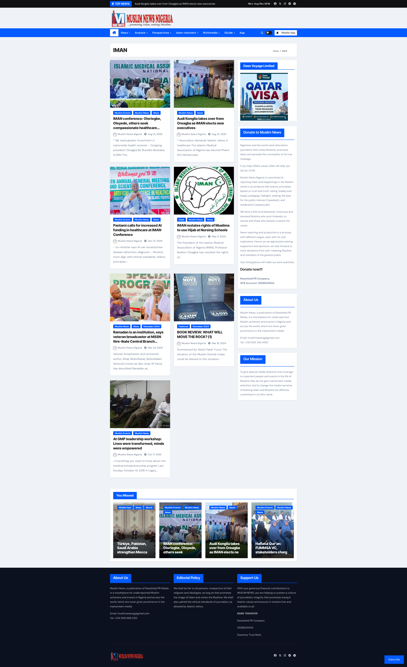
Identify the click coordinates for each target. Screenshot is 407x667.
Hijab (181, 219)
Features (183, 326)
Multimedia (210, 32)
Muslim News (142, 112)
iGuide (229, 32)
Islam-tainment (186, 32)
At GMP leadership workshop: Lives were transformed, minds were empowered (138, 443)
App (242, 32)
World (149, 507)
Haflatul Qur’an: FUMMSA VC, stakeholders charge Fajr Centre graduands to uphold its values (272, 554)
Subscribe (394, 659)
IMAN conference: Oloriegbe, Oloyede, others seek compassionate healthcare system (179, 552)
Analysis (140, 32)
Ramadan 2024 (151, 326)
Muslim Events (122, 112)
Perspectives (161, 32)
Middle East (125, 507)
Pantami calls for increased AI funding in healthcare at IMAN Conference (137, 229)
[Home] (114, 32)
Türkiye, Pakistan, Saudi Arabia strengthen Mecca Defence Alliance (132, 550)
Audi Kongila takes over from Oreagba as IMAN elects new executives (200, 123)
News (125, 32)
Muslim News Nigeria (130, 134)
